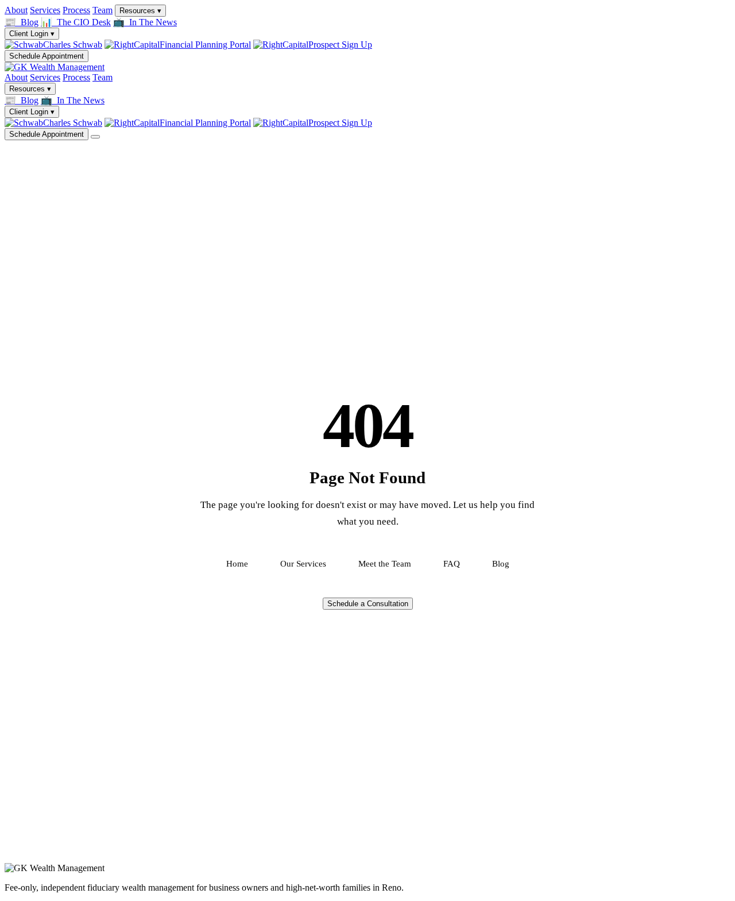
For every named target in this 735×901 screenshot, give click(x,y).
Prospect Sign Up (340, 44)
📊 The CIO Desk (76, 22)
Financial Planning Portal (205, 44)
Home (237, 563)
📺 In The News (145, 22)
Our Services (303, 563)
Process (76, 10)
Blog (500, 563)
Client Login (32, 33)
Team (102, 10)
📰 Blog (21, 22)
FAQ (451, 563)
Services (45, 10)
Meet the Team (384, 563)
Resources (140, 10)
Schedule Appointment (46, 56)
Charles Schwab (72, 44)
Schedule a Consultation (367, 603)
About (16, 10)
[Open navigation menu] (95, 136)
